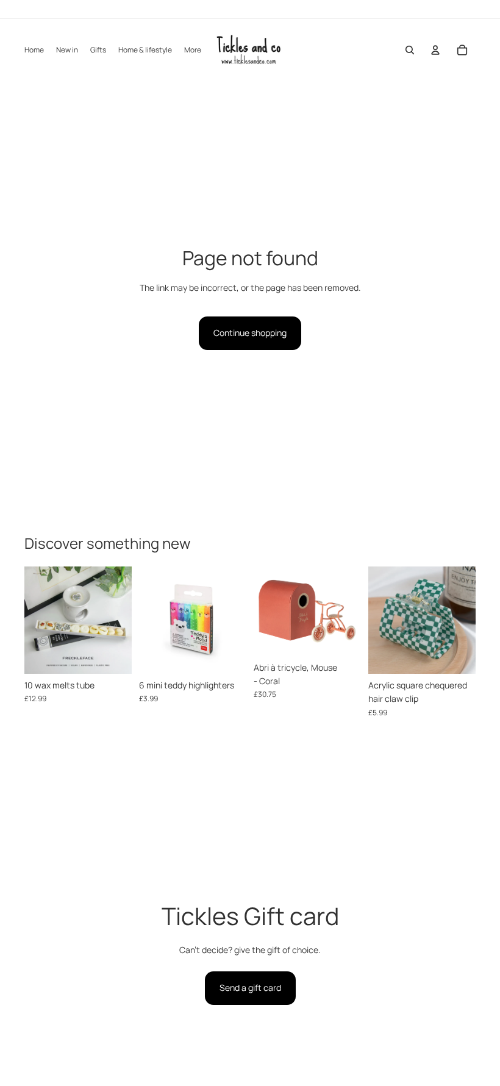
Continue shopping (250, 332)
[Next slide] (122, 620)
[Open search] (409, 50)
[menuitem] (192, 50)
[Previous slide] (33, 620)
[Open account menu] (435, 50)
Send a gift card (250, 987)
